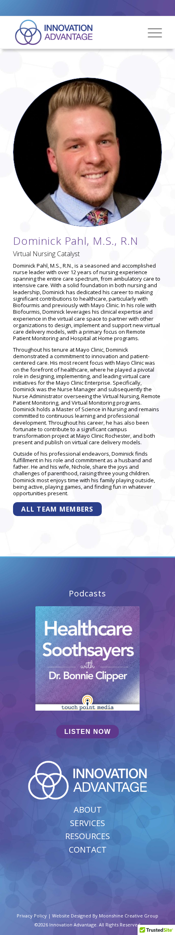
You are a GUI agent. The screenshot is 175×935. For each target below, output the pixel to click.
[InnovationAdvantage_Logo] (72, 32)
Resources (87, 836)
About (88, 809)
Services (87, 823)
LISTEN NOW (87, 731)
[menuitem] (151, 32)
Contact (88, 849)
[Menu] (151, 32)
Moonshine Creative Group (128, 916)
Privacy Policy (32, 916)
